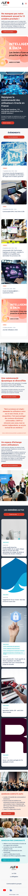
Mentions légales (12, 894)
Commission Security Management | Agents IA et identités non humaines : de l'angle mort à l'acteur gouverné (13, 174)
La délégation (14, 876)
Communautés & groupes (14, 883)
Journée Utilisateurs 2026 (10, 330)
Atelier (4, 206)
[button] (23, 92)
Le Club (14, 873)
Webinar (5, 168)
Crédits (17, 894)
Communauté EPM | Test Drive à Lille (13, 211)
